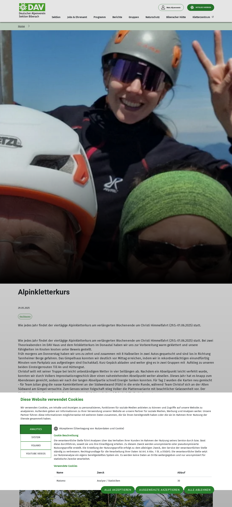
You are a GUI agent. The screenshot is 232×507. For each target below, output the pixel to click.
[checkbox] (133, 428)
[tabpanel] (133, 455)
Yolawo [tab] (36, 445)
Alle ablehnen (199, 489)
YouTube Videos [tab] (36, 453)
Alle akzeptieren (117, 489)
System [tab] (35, 437)
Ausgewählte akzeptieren (159, 489)
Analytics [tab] (36, 429)
